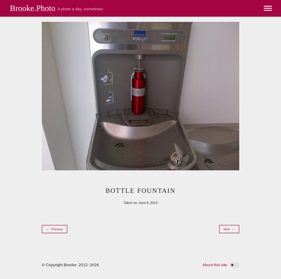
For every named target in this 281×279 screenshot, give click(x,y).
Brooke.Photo (32, 8)
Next (227, 229)
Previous (57, 229)
